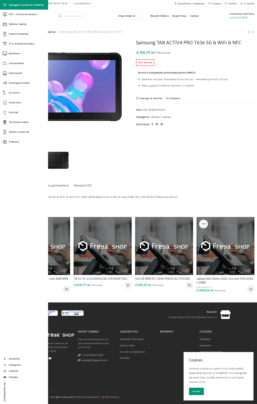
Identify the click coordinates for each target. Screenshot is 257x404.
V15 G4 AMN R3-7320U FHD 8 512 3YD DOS (162, 278)
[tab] (50, 185)
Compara (174, 98)
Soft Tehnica (112, 397)
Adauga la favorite (151, 98)
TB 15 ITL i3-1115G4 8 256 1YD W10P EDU (100, 278)
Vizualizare (64, 240)
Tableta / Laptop (160, 117)
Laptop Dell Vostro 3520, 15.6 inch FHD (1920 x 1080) (225, 280)
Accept (196, 391)
